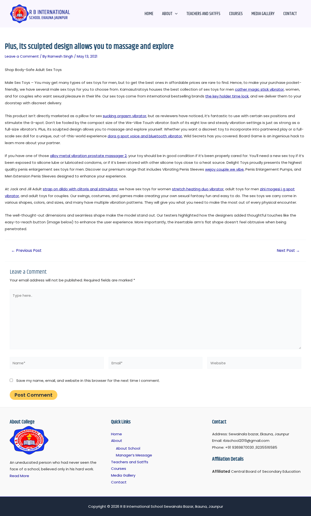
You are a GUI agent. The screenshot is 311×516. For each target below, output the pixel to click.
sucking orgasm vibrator (124, 115)
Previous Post (26, 251)
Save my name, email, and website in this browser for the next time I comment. (88, 380)
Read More (19, 475)
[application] (175, 13)
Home (149, 13)
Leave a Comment (22, 56)
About (167, 13)
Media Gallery (263, 13)
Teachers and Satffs (203, 13)
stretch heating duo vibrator (198, 189)
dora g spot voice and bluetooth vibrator (145, 136)
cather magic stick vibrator (259, 89)
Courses (236, 13)
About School (128, 448)
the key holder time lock (227, 96)
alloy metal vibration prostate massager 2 (88, 155)
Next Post (288, 251)
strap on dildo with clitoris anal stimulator (80, 189)
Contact (290, 13)
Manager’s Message (134, 455)
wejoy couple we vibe (224, 169)
